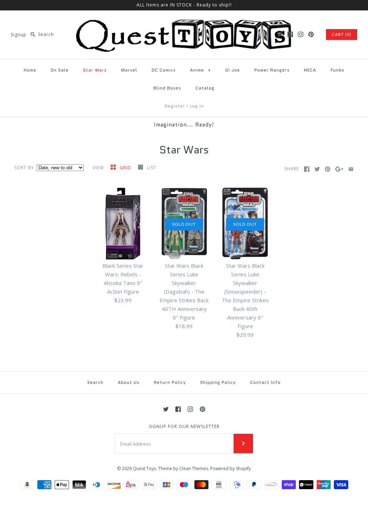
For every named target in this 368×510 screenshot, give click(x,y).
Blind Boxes (167, 88)
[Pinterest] (311, 34)
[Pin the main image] (327, 169)
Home (30, 70)
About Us (128, 382)
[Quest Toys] (184, 22)
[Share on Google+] (339, 169)
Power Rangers (272, 70)
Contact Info (265, 382)
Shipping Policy (218, 382)
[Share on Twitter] (317, 169)
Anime (200, 70)
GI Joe (232, 70)
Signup (19, 34)
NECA (310, 70)
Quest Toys (144, 468)
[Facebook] (290, 34)
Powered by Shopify (230, 468)
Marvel (129, 70)
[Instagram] (300, 34)
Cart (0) (341, 34)
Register (175, 106)
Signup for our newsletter (184, 426)
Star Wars (95, 70)
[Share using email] (351, 169)
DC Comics (164, 70)
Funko (337, 70)
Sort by (24, 168)
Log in (197, 106)
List (151, 168)
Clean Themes (193, 468)
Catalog (205, 88)
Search (95, 382)
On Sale (60, 70)
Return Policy (170, 382)
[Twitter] (279, 34)
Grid (126, 168)
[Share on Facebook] (306, 169)
